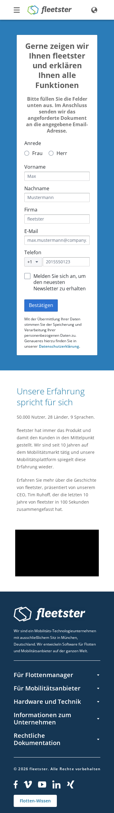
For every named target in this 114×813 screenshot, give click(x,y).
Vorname (35, 167)
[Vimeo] (28, 784)
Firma (30, 210)
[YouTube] (42, 784)
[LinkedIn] (56, 784)
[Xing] (71, 784)
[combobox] (33, 261)
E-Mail (31, 231)
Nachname (36, 188)
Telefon (32, 252)
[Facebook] (16, 784)
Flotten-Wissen (35, 801)
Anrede (32, 143)
